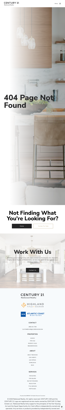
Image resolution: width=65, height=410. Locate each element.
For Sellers (32, 378)
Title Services (32, 386)
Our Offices (32, 360)
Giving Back (32, 362)
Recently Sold (32, 343)
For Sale (32, 341)
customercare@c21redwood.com (32, 329)
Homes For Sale (43, 226)
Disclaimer (42, 395)
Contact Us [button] (32, 270)
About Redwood (32, 355)
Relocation (32, 383)
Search (32, 338)
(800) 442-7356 (32, 327)
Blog (32, 365)
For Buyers (32, 376)
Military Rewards (32, 381)
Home (22, 226)
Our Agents (32, 357)
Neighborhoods (32, 346)
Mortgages (32, 389)
